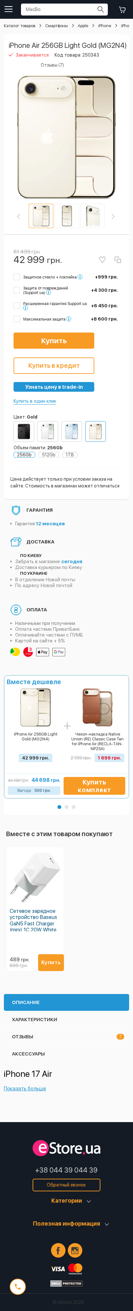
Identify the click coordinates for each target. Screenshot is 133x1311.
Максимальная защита (44, 319)
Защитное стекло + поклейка (50, 277)
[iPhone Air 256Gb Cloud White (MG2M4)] (47, 431)
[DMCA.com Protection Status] (66, 1283)
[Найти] (101, 10)
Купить (54, 340)
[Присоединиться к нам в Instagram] (75, 1250)
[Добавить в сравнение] (118, 260)
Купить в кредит (54, 365)
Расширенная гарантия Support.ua (55, 303)
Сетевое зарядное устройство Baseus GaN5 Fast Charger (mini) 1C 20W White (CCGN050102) (33, 923)
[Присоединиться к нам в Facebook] (58, 1250)
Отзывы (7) (52, 65)
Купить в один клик (35, 401)
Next (116, 216)
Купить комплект (94, 786)
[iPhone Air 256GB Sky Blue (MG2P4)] (71, 431)
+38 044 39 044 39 (66, 1170)
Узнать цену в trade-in (54, 387)
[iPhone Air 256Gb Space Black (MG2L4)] (24, 431)
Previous (24, 216)
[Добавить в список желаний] (102, 260)
